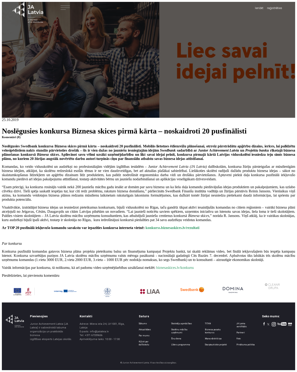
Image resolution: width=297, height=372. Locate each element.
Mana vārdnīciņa (213, 338)
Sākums (143, 323)
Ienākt (259, 8)
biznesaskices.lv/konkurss (175, 268)
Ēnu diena (176, 338)
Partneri (240, 332)
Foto (238, 338)
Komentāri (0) (11, 137)
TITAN (208, 323)
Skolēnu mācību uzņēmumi (179, 331)
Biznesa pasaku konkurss (213, 331)
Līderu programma (180, 344)
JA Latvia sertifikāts (241, 325)
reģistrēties (274, 8)
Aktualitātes (145, 329)
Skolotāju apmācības (181, 323)
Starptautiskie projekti (216, 344)
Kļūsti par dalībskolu (144, 343)
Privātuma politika (245, 344)
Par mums (144, 335)
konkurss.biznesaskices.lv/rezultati (172, 228)
